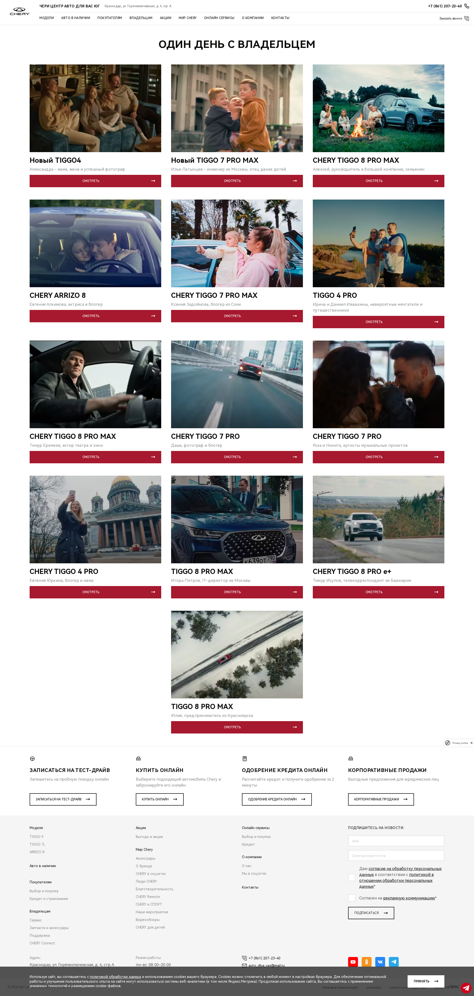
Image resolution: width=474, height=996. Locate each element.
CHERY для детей (150, 927)
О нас (246, 866)
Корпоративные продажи (376, 799)
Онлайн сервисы (219, 18)
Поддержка (40, 935)
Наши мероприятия (152, 912)
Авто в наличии (75, 18)
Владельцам (141, 18)
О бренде (144, 866)
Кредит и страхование (49, 899)
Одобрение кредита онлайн (272, 799)
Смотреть (90, 181)
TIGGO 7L (37, 844)
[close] (472, 743)
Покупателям (110, 18)
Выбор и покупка (44, 891)
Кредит (248, 844)
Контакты (280, 18)
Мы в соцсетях (254, 873)
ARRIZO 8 (37, 852)
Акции (166, 18)
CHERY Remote (148, 897)
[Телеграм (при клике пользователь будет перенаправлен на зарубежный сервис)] (394, 962)
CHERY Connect (42, 943)
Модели (47, 18)
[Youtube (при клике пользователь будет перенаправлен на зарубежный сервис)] (353, 962)
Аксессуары (145, 858)
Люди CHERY (146, 881)
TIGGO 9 (36, 837)
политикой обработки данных (115, 977)
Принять (421, 981)
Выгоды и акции (149, 837)
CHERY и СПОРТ (149, 904)
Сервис (36, 920)
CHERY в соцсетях (151, 874)
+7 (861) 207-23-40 (264, 958)
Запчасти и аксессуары (49, 928)
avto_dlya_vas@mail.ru (267, 966)
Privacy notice (460, 742)
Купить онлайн (155, 799)
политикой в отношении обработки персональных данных (396, 880)
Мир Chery (188, 18)
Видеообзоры (148, 920)
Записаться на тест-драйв (58, 799)
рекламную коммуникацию (409, 898)
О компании (253, 18)
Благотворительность (154, 889)
